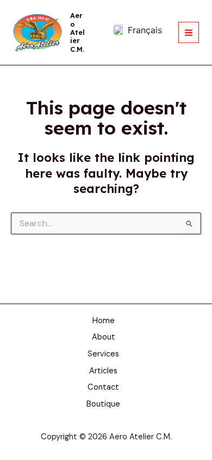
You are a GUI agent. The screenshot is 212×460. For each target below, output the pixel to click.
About (103, 337)
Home (103, 321)
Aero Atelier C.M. (77, 32)
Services (103, 354)
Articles (103, 371)
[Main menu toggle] (188, 32)
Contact (103, 387)
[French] (137, 30)
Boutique (103, 404)
